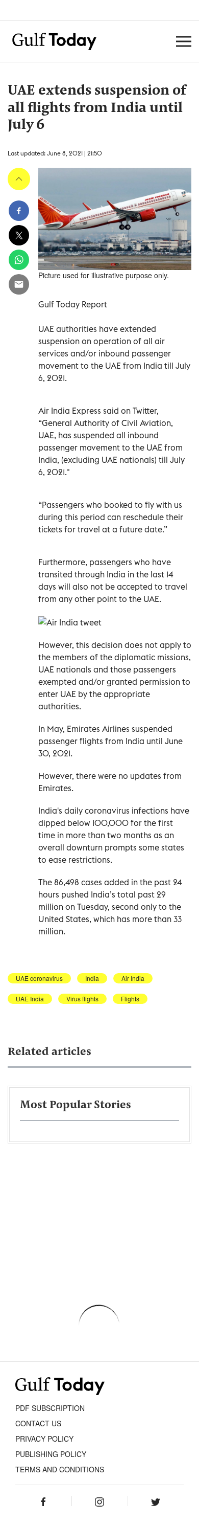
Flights (130, 999)
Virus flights (82, 999)
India (92, 978)
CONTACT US (38, 1423)
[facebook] (19, 210)
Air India (132, 978)
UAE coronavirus (39, 978)
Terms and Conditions (59, 1469)
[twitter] (19, 235)
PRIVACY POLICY (44, 1438)
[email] (19, 284)
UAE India (30, 999)
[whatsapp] (19, 260)
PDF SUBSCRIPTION (50, 1408)
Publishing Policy (50, 1454)
